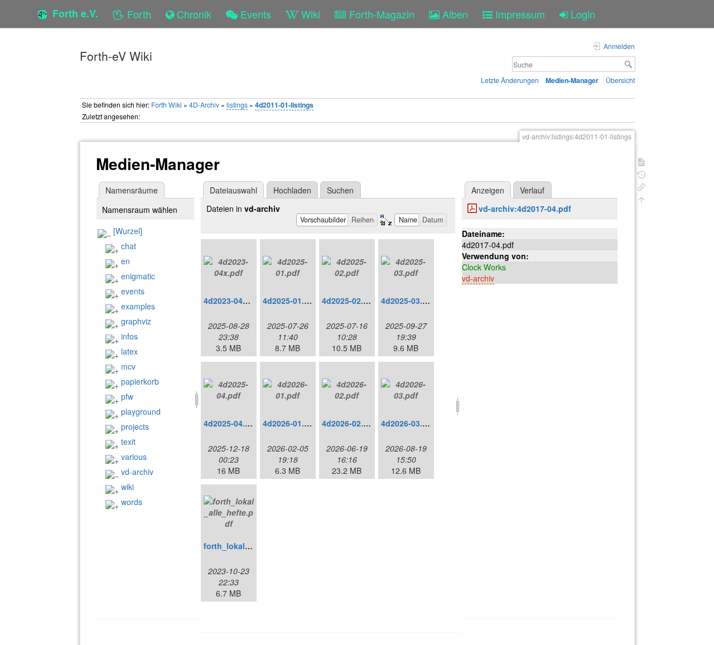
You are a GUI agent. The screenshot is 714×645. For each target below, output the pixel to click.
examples (138, 306)
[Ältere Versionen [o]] (641, 173)
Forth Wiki (166, 104)
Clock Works (484, 267)
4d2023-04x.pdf (233, 300)
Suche (629, 64)
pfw (127, 396)
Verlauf (532, 190)
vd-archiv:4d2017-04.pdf (525, 208)
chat (128, 245)
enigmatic (138, 276)
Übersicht (620, 80)
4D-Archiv (204, 104)
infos (129, 336)
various (134, 456)
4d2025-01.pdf (290, 300)
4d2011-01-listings (284, 105)
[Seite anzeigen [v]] (641, 160)
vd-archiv (137, 471)
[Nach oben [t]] (641, 198)
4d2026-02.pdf (349, 423)
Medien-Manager (572, 80)
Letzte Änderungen (510, 80)
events (132, 291)
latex (129, 351)
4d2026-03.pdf (408, 423)
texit (128, 441)
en (125, 260)
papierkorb (140, 381)
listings (237, 104)
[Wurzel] (127, 230)
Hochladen (292, 190)
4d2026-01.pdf (290, 423)
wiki (127, 486)
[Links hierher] (641, 186)
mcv (128, 366)
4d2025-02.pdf (349, 300)
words (131, 501)
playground (141, 411)
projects (135, 426)
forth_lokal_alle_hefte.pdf (253, 545)
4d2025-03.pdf (408, 300)
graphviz (136, 321)
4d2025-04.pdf (231, 423)
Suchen (340, 190)
